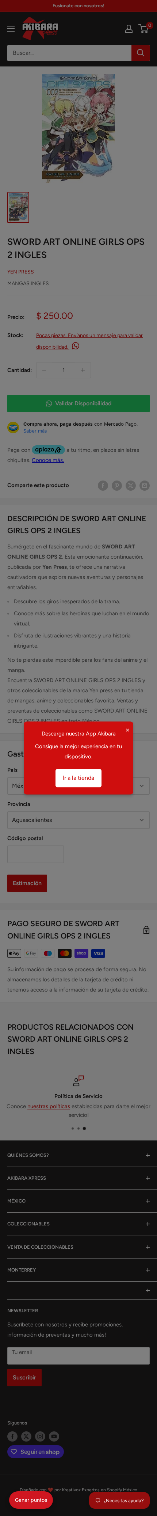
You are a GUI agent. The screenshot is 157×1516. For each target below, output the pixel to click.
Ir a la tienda (78, 778)
